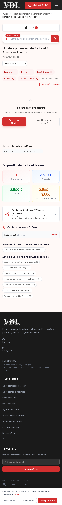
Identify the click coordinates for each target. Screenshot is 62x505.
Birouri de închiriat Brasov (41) (17, 290)
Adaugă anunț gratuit (12, 421)
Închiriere (10, 72)
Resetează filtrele (50, 78)
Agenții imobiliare (10, 409)
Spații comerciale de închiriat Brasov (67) (22, 279)
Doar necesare (29, 500)
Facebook (7, 342)
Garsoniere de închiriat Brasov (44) (19, 285)
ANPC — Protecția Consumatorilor (15, 480)
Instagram (7, 350)
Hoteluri (26, 72)
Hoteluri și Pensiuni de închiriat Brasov (31, 13)
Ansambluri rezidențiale (13, 415)
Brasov (9, 78)
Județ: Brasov (45, 72)
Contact (6, 439)
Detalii (17, 494)
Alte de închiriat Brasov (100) (16, 267)
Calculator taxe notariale (13, 392)
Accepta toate (47, 500)
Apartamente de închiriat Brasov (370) (21, 262)
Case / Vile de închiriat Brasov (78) (19, 273)
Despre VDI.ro (8, 433)
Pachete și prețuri (10, 427)
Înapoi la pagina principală (44, 121)
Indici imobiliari (9, 397)
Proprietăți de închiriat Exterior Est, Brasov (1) (24, 249)
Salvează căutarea (48, 84)
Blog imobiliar (8, 403)
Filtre (30, 27)
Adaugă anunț (38, 5)
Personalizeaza (11, 500)
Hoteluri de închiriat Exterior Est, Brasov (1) (22, 151)
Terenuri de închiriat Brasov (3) (17, 296)
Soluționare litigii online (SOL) (15, 484)
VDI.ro (5, 13)
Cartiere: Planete (29, 78)
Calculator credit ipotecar (14, 386)
